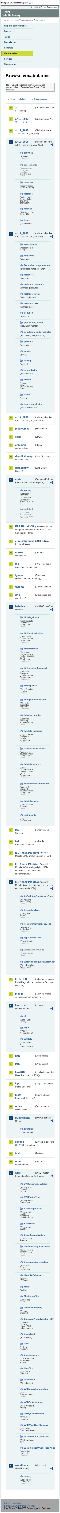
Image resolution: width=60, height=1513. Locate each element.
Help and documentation (15, 26)
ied (17, 841)
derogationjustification (29, 699)
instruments (29, 815)
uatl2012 (28, 1039)
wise (18, 1172)
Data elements (11, 42)
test (17, 1153)
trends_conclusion (29, 404)
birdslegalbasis (29, 617)
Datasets (8, 31)
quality (27, 351)
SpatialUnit (29, 1334)
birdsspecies (29, 685)
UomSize (28, 1368)
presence (28, 341)
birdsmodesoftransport (29, 668)
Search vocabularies (18, 99)
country (28, 1476)
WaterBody (29, 1379)
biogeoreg (29, 255)
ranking (28, 360)
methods (28, 194)
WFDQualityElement (29, 1413)
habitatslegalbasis (29, 731)
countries (28, 182)
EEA (17, 2)
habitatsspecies (29, 801)
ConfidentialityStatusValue (29, 1246)
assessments (29, 244)
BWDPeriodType (29, 1197)
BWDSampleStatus (29, 1208)
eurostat (20, 552)
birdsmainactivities (29, 633)
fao (17, 564)
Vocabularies (10, 53)
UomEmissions (29, 1355)
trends (27, 220)
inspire (19, 993)
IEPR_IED (21, 979)
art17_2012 (21, 233)
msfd (18, 1095)
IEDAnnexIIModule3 (25, 864)
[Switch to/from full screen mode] (41, 7)
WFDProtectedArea (29, 1402)
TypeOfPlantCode (29, 937)
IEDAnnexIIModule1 (25, 852)
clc (25, 1016)
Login (36, 7)
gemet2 (19, 586)
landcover (21, 1005)
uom (18, 1161)
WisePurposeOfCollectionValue (29, 1448)
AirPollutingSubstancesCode (29, 896)
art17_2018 (21, 417)
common (20, 445)
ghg (17, 595)
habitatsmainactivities (29, 748)
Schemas (8, 48)
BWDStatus (29, 1223)
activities (28, 153)
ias (17, 830)
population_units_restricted (29, 332)
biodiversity (22, 428)
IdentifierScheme (29, 1275)
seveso (19, 1141)
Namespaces (10, 64)
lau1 (17, 1055)
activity (27, 490)
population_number (29, 322)
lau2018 (20, 1072)
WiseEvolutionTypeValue (29, 1436)
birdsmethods (29, 649)
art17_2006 (21, 141)
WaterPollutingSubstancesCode (29, 962)
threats (27, 379)
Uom (26, 1343)
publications (22, 1117)
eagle (26, 1027)
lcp (17, 1083)
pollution (28, 313)
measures (29, 275)
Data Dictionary (27, 20)
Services (8, 59)
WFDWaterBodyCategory (29, 1425)
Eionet (16, 20)
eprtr (18, 479)
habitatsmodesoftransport (29, 783)
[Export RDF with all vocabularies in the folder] (51, 145)
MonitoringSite (29, 1296)
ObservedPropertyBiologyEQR (29, 1319)
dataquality (22, 467)
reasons (28, 209)
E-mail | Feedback (12, 1503)
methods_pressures (29, 284)
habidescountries (29, 715)
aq (16, 107)
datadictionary (24, 456)
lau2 (17, 1064)
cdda (18, 436)
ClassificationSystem (29, 1235)
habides (20, 606)
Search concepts (41, 99)
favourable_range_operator (29, 265)
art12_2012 (21, 119)
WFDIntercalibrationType (29, 1389)
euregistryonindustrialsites (25, 541)
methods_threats (29, 294)
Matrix (27, 1287)
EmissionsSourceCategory (29, 1262)
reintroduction (29, 370)
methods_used (29, 303)
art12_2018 (21, 130)
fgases (19, 575)
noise (18, 1106)
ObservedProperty (29, 1307)
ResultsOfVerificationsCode (29, 924)
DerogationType (29, 910)
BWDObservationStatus (29, 1184)
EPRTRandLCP (24, 526)
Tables (7, 37)
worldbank (21, 1465)
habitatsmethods (29, 764)
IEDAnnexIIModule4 (25, 882)
